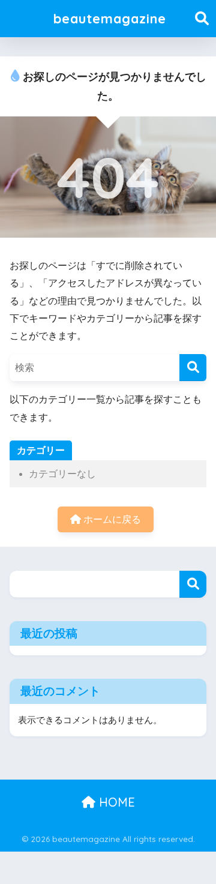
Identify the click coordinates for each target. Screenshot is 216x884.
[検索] (192, 367)
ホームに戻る (111, 519)
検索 (192, 584)
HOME (115, 802)
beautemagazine (109, 18)
